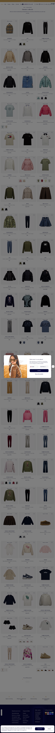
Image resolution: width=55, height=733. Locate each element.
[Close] (53, 366)
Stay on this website (39, 373)
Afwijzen (49, 728)
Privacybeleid (4, 730)
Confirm (39, 370)
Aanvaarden (39, 728)
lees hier (9, 730)
